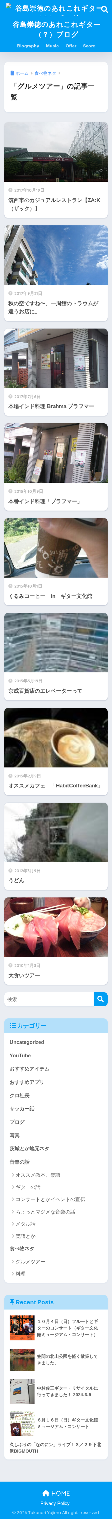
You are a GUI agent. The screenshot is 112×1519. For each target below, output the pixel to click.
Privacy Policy (55, 1503)
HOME (59, 1493)
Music (52, 45)
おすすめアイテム (29, 1068)
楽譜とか (25, 1236)
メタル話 (25, 1224)
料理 (21, 1273)
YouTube (20, 1055)
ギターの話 (28, 1187)
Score (89, 45)
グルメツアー (30, 1261)
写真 (15, 1135)
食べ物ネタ (22, 1248)
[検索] (101, 999)
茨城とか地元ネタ (29, 1148)
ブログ (17, 1122)
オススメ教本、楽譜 (38, 1175)
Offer (71, 45)
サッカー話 (22, 1108)
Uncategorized (27, 1042)
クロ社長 (20, 1095)
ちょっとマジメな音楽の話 (45, 1211)
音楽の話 (20, 1162)
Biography (28, 45)
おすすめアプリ (27, 1082)
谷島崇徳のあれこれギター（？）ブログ (57, 29)
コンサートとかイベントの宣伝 (50, 1199)
